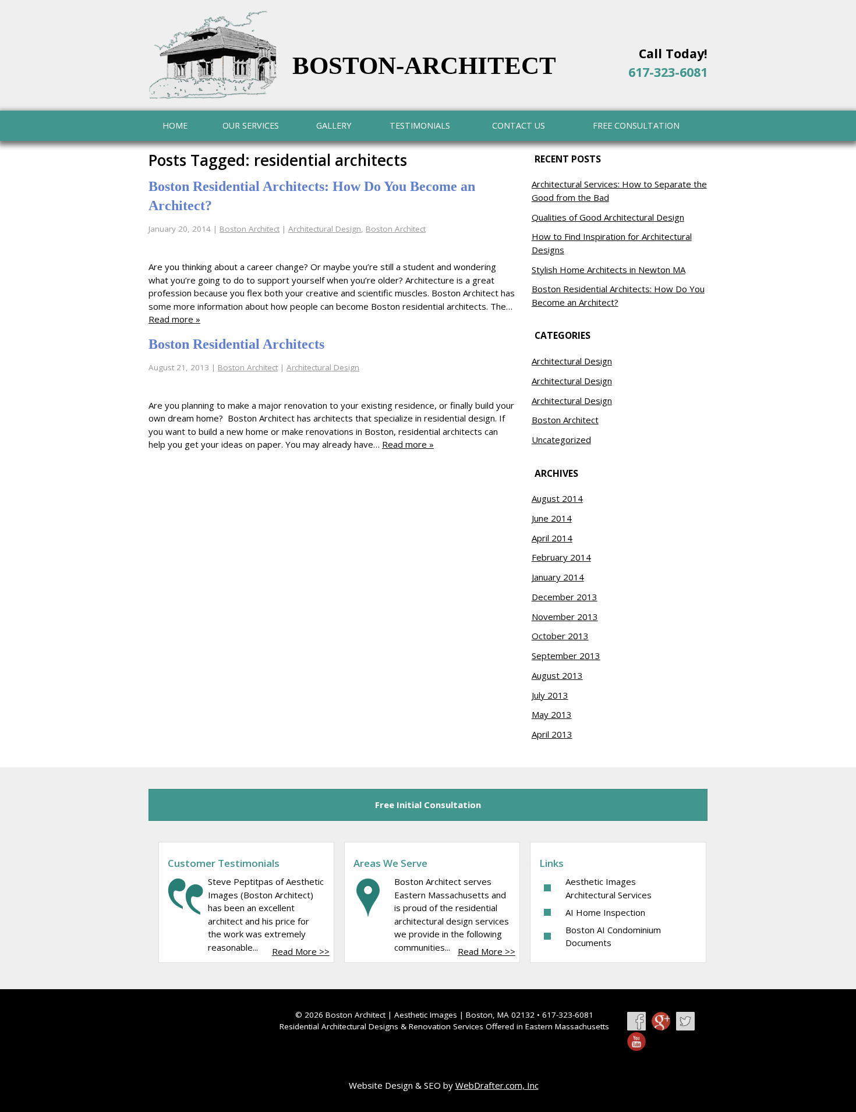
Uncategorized (561, 439)
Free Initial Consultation (428, 804)
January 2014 (558, 577)
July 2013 (550, 695)
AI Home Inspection (605, 912)
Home (175, 125)
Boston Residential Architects (236, 344)
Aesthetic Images (425, 1015)
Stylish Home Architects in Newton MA (608, 269)
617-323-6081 (668, 71)
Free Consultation (636, 125)
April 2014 (552, 538)
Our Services (250, 125)
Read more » (174, 319)
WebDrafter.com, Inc (497, 1085)
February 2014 (561, 557)
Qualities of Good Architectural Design (608, 217)
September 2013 (566, 655)
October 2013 (560, 636)
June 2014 (552, 518)
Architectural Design (324, 229)
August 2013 (557, 675)
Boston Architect (250, 229)
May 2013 (552, 714)
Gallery (333, 125)
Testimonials (420, 125)
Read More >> (301, 951)
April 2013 (552, 734)
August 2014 (557, 498)
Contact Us (518, 125)
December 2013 (564, 597)
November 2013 (565, 616)
